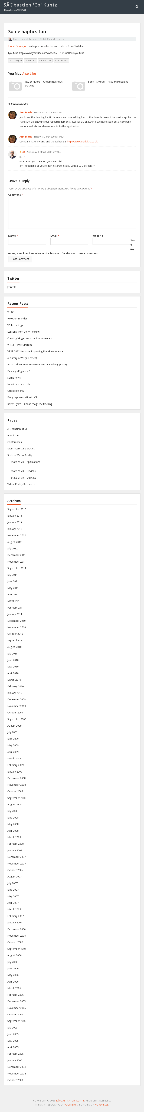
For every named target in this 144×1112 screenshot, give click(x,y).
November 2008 (16, 784)
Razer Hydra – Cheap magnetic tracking (29, 404)
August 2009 (14, 725)
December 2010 (16, 620)
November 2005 (16, 1008)
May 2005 (13, 1040)
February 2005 (15, 1053)
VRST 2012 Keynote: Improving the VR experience (35, 351)
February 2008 (15, 843)
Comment (15, 194)
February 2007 (15, 916)
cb (23, 151)
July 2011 (12, 574)
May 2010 (13, 666)
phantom (46, 60)
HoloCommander (17, 318)
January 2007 (14, 922)
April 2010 (13, 673)
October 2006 (15, 942)
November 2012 (16, 535)
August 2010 (14, 647)
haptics (31, 60)
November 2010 (16, 627)
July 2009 (12, 732)
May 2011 (13, 588)
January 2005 (14, 1060)
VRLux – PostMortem (19, 344)
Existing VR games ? (18, 371)
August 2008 (14, 804)
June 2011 (13, 581)
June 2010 (13, 660)
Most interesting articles (21, 448)
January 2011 (14, 614)
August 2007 (14, 876)
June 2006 (13, 968)
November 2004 (16, 1073)
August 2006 (14, 955)
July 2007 (12, 883)
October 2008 (15, 791)
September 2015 (16, 509)
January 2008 (14, 850)
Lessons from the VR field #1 (23, 331)
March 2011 (14, 601)
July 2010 (12, 653)
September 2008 (16, 798)
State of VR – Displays (23, 477)
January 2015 (14, 515)
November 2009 (16, 706)
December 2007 (16, 857)
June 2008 (13, 817)
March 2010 (14, 679)
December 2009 (16, 699)
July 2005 (12, 1027)
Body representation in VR (22, 397)
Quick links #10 (15, 390)
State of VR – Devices (23, 471)
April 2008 (13, 830)
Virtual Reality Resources (21, 484)
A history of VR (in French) (22, 358)
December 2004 (16, 1066)
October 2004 (15, 1080)
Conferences (14, 442)
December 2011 (16, 555)
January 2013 (14, 528)
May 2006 (13, 975)
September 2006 (16, 948)
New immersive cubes (19, 384)
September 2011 (16, 568)
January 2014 (14, 522)
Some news (14, 377)
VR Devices (58, 39)
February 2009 (15, 765)
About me (13, 435)
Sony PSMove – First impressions (108, 81)
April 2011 (13, 594)
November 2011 (16, 561)
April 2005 (13, 1047)
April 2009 (13, 752)
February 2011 (15, 607)
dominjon (17, 60)
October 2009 (15, 712)
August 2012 (14, 542)
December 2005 (16, 1001)
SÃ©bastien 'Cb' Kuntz (30, 5)
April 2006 (13, 981)
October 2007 (15, 870)
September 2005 (16, 1021)
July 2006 (12, 962)
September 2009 (16, 719)
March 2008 (14, 837)
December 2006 (16, 929)
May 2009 (13, 745)
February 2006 (15, 994)
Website (98, 235)
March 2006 (14, 988)
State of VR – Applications (25, 461)
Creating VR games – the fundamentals (29, 338)
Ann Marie (25, 112)
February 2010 (15, 686)
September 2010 (16, 640)
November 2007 (16, 863)
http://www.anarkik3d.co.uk (82, 141)
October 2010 (15, 633)
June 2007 (13, 889)
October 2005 (15, 1014)
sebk (26, 39)
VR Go (10, 312)
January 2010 (14, 692)
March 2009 (14, 758)
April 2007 (13, 902)
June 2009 (13, 738)
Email (54, 235)
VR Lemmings (15, 325)
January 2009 (14, 771)
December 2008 (16, 778)
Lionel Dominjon (17, 46)
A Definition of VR (17, 428)
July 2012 (12, 548)
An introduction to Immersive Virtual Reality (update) (37, 364)
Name (13, 235)
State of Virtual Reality (19, 455)
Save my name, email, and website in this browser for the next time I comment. (71, 247)
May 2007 (13, 896)
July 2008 (12, 811)
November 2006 (16, 935)
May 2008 (13, 824)
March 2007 (14, 909)
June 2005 (13, 1034)
